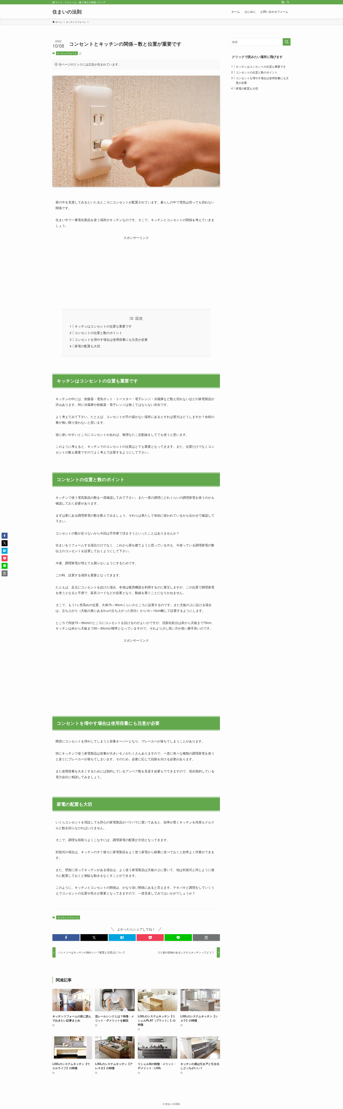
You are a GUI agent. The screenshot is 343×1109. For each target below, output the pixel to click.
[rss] (282, 2)
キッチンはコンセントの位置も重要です (103, 326)
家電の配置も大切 (87, 346)
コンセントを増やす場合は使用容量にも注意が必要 (111, 339)
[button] (66, 937)
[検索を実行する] (287, 42)
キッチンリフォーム (67, 53)
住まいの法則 (67, 11)
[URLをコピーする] (206, 937)
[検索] (288, 2)
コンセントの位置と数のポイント (98, 332)
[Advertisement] (136, 268)
